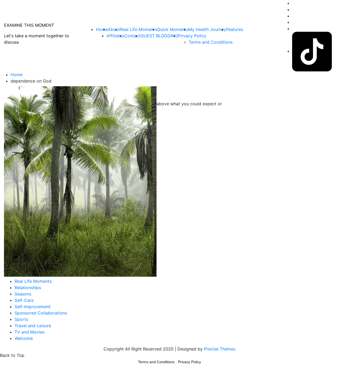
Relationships (28, 287)
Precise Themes (219, 349)
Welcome (24, 338)
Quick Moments (172, 29)
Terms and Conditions (211, 42)
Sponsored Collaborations (41, 313)
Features (234, 29)
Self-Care (24, 300)
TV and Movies (29, 332)
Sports (21, 319)
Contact (132, 35)
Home (102, 29)
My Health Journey (207, 29)
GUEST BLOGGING (159, 35)
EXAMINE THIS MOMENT (29, 25)
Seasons (23, 294)
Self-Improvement (33, 306)
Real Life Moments (138, 29)
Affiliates (115, 35)
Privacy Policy (192, 35)
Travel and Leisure (33, 325)
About (114, 29)
